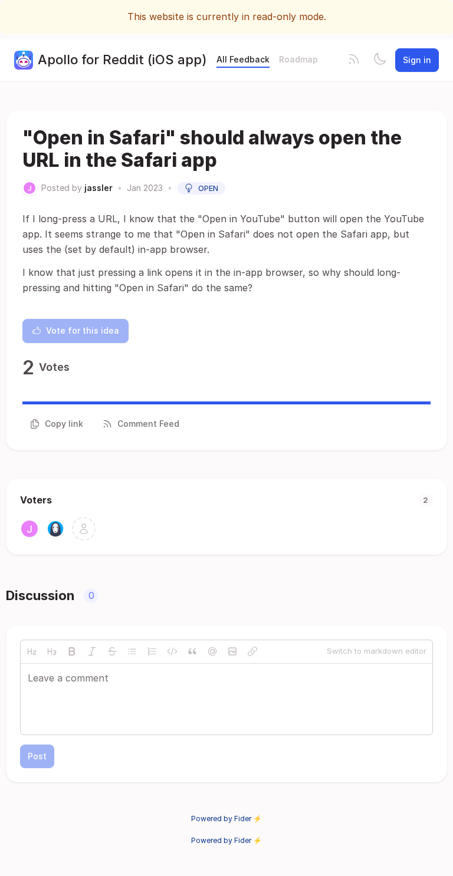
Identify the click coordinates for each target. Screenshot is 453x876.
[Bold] (72, 651)
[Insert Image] (232, 651)
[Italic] (92, 651)
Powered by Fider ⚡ (226, 818)
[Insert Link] (252, 651)
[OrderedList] (152, 651)
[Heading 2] (32, 651)
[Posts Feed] (354, 60)
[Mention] (212, 651)
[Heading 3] (52, 651)
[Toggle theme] (379, 60)
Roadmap (298, 59)
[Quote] (192, 651)
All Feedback (243, 59)
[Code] (172, 651)
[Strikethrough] (112, 651)
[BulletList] (132, 651)
